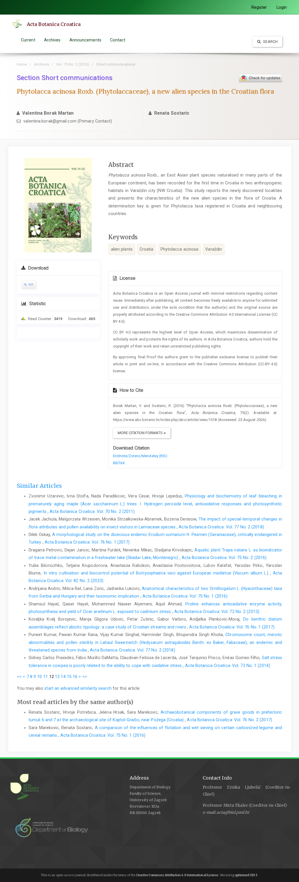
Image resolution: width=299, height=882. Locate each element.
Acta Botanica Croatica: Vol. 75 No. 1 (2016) (184, 596)
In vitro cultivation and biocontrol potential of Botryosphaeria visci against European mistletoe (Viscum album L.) (157, 573)
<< (19, 676)
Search (270, 41)
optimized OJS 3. (246, 875)
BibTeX (119, 463)
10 (39, 676)
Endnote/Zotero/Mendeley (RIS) (140, 456)
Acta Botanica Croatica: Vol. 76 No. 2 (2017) (229, 719)
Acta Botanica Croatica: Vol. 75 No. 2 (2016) (224, 557)
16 (75, 676)
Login (282, 7)
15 (69, 676)
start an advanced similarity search (78, 688)
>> (84, 676)
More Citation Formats (141, 433)
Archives (52, 40)
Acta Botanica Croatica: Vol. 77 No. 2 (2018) (221, 527)
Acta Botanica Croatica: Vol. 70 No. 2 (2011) (92, 511)
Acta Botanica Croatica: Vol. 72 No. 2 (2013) (216, 611)
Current (28, 40)
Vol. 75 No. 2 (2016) (72, 64)
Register (259, 7)
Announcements (85, 40)
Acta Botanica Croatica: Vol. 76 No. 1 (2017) (87, 542)
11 (45, 676)
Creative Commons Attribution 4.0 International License (177, 875)
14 (63, 676)
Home (22, 64)
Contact (118, 40)
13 (57, 676)
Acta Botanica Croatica (54, 24)
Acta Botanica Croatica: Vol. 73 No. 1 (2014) (227, 665)
